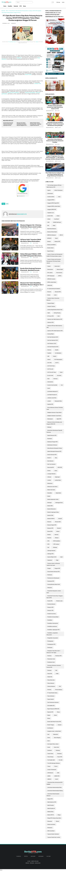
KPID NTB (60, 467)
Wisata (57, 821)
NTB (20, 6)
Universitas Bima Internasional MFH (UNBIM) (54, 783)
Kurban (48, 470)
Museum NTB (50, 528)
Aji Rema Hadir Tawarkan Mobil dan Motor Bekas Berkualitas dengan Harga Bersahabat (30, 240)
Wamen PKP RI (50, 814)
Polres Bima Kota (51, 680)
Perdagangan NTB (51, 644)
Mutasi (57, 531)
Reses (58, 712)
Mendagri (49, 502)
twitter (26, 856)
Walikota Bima (50, 811)
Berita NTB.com (34, 861)
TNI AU (55, 766)
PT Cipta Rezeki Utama (12, 41)
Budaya (49, 241)
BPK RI (61, 235)
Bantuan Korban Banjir (52, 231)
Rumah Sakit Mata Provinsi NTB (54, 721)
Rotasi (48, 718)
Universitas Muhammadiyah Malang (55, 790)
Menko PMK (50, 505)
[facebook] (55, 6)
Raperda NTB (50, 712)
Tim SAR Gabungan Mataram (53, 763)
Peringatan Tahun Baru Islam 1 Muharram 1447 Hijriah (53, 651)
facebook (18, 856)
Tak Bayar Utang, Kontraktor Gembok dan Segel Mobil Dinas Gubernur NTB (55, 107)
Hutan (61, 372)
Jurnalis (49, 401)
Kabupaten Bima (58, 401)
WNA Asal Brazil (50, 830)
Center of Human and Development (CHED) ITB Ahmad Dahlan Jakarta (54, 255)
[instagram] (61, 6)
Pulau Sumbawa (50, 696)
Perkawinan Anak (51, 658)
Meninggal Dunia (59, 502)
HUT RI (56, 362)
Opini (61, 556)
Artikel (58, 215)
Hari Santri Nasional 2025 (52, 346)
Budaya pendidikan (51, 244)
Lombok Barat (58, 480)
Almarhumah (50, 193)
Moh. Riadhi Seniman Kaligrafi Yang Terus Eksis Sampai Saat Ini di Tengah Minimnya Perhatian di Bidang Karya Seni (55, 174)
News (24, 6)
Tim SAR (60, 760)
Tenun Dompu (50, 756)
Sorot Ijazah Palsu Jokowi (52, 744)
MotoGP (60, 518)
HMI (48, 356)
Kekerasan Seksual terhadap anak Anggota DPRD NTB (54, 423)
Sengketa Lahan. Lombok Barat (54, 731)
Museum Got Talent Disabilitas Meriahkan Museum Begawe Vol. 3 (22, 124)
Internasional (50, 381)
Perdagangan (50, 641)
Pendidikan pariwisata (52, 626)
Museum (49, 521)
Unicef (56, 779)
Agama (48, 190)
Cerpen (49, 266)
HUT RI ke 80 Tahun (51, 372)
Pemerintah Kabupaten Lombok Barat (54, 591)
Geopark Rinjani (50, 303)
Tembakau (59, 753)
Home (4, 6)
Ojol (48, 547)
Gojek (48, 312)
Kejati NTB (59, 418)
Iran (62, 385)
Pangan (49, 568)
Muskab (59, 528)
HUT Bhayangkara (58, 359)
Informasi (55, 378)
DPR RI (59, 275)
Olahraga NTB (50, 553)
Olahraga (55, 547)
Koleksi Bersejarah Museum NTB (54, 451)
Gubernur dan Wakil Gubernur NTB (54, 319)
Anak (59, 196)
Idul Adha (59, 375)
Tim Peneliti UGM (51, 760)
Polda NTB (49, 673)
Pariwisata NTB (50, 581)
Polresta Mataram (51, 686)
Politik (48, 135)
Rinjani (48, 715)
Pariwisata (49, 574)
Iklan (48, 378)
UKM (58, 772)
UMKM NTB (56, 776)
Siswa (48, 737)
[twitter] (57, 6)
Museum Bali (58, 521)
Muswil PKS (49, 531)
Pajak (57, 560)
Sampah (59, 724)
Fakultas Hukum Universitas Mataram (53, 299)
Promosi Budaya (58, 689)
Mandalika (49, 492)
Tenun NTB (59, 756)
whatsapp (33, 856)
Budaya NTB (57, 241)
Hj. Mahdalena (58, 353)
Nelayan (56, 537)
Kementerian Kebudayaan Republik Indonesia (54, 431)
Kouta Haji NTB (50, 467)
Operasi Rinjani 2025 (51, 556)
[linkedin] (13, 207)
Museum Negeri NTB (51, 524)
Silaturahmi (55, 734)
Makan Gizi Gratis (51, 489)
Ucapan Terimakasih (51, 769)
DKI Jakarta (49, 272)
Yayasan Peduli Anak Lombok (53, 837)
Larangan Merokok (51, 473)
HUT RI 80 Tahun (51, 365)
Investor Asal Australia (52, 385)
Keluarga (49, 427)
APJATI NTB (28, 74)
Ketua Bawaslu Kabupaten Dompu (54, 448)
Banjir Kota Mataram (51, 228)
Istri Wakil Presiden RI (52, 394)
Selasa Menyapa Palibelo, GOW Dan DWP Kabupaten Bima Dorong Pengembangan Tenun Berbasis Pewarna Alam (31, 255)
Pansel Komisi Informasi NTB (53, 571)
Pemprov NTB (50, 607)
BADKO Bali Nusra (57, 222)
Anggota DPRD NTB (51, 209)
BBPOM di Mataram (51, 235)
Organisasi (49, 560)
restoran (38, 92)
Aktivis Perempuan (58, 190)
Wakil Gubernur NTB (51, 802)
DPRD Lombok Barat (51, 282)
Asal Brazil (56, 219)
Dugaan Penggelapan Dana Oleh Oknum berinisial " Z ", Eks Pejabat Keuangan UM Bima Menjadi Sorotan (54, 157)
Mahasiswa (49, 483)
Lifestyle (49, 476)
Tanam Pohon (50, 753)
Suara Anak (56, 747)
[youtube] (63, 6)
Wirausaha (49, 821)
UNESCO (49, 779)
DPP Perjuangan (50, 275)
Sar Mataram (50, 728)
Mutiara (49, 534)
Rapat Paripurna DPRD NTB (53, 708)
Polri (60, 686)
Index (63, 2)
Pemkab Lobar (59, 600)
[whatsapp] (59, 6)
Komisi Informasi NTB (51, 454)
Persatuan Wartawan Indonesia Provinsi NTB (54, 666)
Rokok (55, 715)
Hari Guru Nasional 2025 (52, 340)
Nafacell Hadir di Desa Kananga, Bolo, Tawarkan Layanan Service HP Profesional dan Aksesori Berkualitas (35, 124)
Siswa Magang (57, 737)
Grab (58, 316)
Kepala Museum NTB (51, 435)
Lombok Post (37, 83)
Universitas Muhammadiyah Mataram (53, 794)
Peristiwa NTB (58, 655)
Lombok (48, 169)
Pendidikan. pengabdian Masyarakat (52, 633)
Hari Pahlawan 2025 (51, 343)
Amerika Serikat (50, 196)
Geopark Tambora (51, 306)
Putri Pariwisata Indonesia (52, 702)
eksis (55, 294)
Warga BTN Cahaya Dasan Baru (54, 818)
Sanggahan (37, 863)
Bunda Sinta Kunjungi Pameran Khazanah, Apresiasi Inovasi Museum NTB (8, 124)
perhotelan (4, 93)
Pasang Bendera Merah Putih (53, 584)
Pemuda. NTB (50, 610)
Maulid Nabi (58, 492)
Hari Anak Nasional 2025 (52, 337)
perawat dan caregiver (13, 92)
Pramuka (49, 689)
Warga (59, 814)
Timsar (48, 766)
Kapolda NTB (50, 404)
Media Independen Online (52, 499)
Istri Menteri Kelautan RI (52, 391)
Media (48, 496)
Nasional (16, 6)
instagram (40, 856)
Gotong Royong (57, 312)
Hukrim (54, 356)
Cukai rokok (57, 266)
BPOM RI (49, 238)
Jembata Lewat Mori (51, 397)
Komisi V (49, 457)
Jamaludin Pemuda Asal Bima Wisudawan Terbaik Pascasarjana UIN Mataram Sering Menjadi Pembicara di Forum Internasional (55, 124)
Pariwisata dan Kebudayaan (53, 578)
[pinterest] (10, 207)
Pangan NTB (57, 568)
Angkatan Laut (50, 212)
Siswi (48, 740)
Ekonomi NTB (58, 291)
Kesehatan (49, 438)
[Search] (31, 2)
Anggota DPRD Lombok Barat (53, 206)
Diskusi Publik (60, 269)
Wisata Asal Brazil (51, 824)
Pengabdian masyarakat (52, 637)
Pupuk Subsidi (50, 699)
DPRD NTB (49, 285)
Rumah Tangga (50, 724)
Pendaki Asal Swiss (51, 613)
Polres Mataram (50, 683)
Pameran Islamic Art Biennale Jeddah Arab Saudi (53, 564)
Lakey (55, 470)
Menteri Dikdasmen (51, 508)
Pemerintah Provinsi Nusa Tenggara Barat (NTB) (55, 596)
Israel (48, 388)
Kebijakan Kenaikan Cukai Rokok (54, 415)
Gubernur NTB (50, 322)
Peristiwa (49, 655)
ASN (48, 222)
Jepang (37, 41)
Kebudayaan (50, 418)
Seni (48, 734)
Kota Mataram (50, 460)
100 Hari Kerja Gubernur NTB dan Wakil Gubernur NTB (54, 186)
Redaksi (27, 863)
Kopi (56, 457)
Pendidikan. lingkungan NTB (53, 629)
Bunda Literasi (50, 247)
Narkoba (56, 534)
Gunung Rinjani (50, 333)
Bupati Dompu (50, 251)
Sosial (48, 747)
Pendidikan (49, 620)
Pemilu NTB (49, 600)
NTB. (48, 544)
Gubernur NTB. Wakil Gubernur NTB (54, 330)
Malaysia (19, 57)
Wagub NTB (50, 798)
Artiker (48, 219)
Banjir (54, 225)
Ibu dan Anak (50, 375)
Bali (48, 225)
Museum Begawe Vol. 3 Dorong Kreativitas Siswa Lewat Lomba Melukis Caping (30, 226)
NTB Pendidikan (56, 540)
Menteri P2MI (50, 515)
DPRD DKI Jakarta (51, 278)
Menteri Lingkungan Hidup (53, 512)
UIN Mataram (50, 772)
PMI (56, 670)
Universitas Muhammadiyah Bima (54, 787)
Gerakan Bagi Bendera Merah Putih (54, 309)
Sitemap (58, 2)
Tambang (58, 750)
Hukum (48, 359)
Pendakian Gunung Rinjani (52, 616)
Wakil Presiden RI (51, 808)
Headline (10, 6)
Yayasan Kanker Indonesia (53, 834)
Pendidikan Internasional (52, 623)
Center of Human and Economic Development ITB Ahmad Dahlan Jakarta (54, 261)
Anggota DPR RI (50, 199)
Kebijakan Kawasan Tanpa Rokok (54, 412)
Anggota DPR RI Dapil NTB (53, 203)
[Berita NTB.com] (6, 3)
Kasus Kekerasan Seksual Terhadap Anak (55, 408)
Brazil (56, 238)
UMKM (48, 776)
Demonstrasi (50, 269)
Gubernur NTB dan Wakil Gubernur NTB (54, 326)
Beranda (3, 10)
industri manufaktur (30, 92)
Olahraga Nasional (51, 550)
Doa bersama (59, 272)
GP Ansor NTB (50, 316)
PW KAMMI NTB (50, 705)
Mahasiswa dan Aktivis (52, 486)
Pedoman (32, 863)
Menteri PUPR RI (50, 518)
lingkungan (57, 476)
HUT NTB (49, 362)
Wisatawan (49, 827)
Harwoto (49, 349)
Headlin (56, 349)
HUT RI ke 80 (50, 369)
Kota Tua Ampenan (51, 464)
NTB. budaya (56, 544)
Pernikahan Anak (51, 662)
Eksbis (48, 294)
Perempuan (49, 647)
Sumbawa (49, 750)
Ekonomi (49, 291)
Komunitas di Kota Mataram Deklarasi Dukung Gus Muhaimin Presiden (54, 141)
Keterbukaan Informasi (52, 444)
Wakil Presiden (50, 805)
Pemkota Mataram (51, 604)
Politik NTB (49, 676)
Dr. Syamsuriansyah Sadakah (53, 288)
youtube (48, 856)
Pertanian (49, 670)
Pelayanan (49, 587)
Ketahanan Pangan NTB (52, 441)
